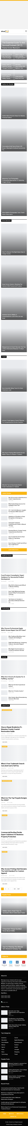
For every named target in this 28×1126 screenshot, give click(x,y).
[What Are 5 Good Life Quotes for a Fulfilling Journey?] (14, 667)
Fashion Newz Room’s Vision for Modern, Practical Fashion (13, 116)
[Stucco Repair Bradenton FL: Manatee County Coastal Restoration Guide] (14, 717)
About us (11, 1113)
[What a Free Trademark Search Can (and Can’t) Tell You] (14, 753)
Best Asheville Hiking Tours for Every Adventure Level (12, 389)
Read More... (5, 742)
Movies (3, 1044)
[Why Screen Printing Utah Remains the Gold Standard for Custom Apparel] (14, 858)
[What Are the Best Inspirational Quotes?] (4, 686)
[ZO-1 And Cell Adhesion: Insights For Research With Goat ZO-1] (4, 511)
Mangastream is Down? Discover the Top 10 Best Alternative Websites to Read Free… (14, 348)
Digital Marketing (18, 1040)
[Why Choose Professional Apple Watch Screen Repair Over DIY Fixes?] (14, 619)
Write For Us (20, 1113)
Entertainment (18, 1042)
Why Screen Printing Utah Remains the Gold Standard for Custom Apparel (14, 871)
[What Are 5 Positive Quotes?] (4, 692)
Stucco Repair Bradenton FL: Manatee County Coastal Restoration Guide (11, 729)
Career (16, 1037)
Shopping (16, 1052)
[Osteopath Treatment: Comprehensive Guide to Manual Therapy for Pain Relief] (4, 524)
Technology (4, 1054)
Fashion (16, 1044)
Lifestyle (16, 1049)
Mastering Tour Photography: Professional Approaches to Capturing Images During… (13, 180)
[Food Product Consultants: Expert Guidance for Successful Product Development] (14, 566)
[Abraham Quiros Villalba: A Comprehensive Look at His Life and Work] (14, 304)
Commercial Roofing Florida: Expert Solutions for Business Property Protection (12, 835)
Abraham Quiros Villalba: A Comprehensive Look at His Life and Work (12, 316)
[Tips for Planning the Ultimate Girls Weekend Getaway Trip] (14, 942)
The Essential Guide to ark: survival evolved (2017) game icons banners (13, 45)
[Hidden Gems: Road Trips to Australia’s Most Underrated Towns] (14, 906)
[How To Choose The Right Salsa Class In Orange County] (14, 239)
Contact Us (13, 1116)
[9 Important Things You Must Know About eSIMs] (14, 924)
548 (14, 888)
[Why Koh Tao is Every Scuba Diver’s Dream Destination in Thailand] (14, 472)
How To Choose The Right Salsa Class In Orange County (13, 253)
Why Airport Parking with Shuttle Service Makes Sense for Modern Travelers (13, 453)
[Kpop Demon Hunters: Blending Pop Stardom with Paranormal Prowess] (14, 272)
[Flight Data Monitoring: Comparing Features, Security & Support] (4, 644)
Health (16, 1047)
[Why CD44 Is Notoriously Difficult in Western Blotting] (4, 586)
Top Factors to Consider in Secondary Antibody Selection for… (16, 601)
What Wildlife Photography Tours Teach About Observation (13, 213)
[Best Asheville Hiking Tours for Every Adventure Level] (14, 376)
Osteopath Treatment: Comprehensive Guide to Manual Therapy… (17, 524)
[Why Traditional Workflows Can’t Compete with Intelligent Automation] (4, 638)
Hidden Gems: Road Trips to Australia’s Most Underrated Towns (14, 912)
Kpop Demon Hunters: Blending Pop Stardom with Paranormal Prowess (12, 285)
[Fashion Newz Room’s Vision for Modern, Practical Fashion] (14, 103)
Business (4, 746)
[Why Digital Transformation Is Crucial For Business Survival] (4, 650)
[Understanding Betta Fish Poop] (20, 75)
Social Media (4, 1042)
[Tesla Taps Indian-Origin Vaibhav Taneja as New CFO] (4, 1026)
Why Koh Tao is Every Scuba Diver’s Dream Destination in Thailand (12, 485)
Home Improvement (6, 710)
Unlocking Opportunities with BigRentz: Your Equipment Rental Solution (20, 68)
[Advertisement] (14, 14)
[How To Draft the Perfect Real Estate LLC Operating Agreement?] (4, 538)
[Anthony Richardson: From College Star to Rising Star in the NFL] (4, 1071)
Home (4, 1113)
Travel (16, 1054)
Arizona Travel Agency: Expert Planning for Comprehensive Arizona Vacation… (13, 421)
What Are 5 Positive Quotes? (16, 691)
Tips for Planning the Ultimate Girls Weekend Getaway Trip (13, 948)
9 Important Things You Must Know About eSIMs (12, 930)
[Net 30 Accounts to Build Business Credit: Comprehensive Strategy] (4, 499)
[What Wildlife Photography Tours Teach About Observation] (14, 200)
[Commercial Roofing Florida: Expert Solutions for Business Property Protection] (14, 822)
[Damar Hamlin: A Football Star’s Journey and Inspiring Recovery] (4, 1077)
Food (2, 1049)
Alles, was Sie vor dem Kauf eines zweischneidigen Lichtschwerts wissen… (7, 58)
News (2, 1052)
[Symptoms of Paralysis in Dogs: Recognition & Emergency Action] (4, 518)
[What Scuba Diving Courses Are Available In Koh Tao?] (4, 505)
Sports (3, 1047)
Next (18, 888)
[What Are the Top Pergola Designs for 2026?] (14, 787)
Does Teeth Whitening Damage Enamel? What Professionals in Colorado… (17, 593)
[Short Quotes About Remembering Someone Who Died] (4, 699)
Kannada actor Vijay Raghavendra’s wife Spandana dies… (17, 1012)
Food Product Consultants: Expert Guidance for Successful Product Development (12, 577)
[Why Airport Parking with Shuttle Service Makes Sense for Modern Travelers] (14, 440)
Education (4, 1040)
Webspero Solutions (17, 1124)
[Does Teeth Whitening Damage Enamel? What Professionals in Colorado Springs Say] (4, 593)
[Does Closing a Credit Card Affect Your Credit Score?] (4, 544)
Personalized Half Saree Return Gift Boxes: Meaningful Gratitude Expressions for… (13, 148)
